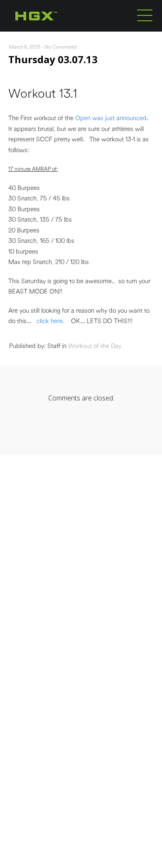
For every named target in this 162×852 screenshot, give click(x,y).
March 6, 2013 (24, 46)
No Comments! (61, 46)
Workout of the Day (94, 346)
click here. (50, 321)
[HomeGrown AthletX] (52, 30)
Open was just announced (110, 118)
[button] (144, 15)
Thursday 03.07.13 (53, 59)
